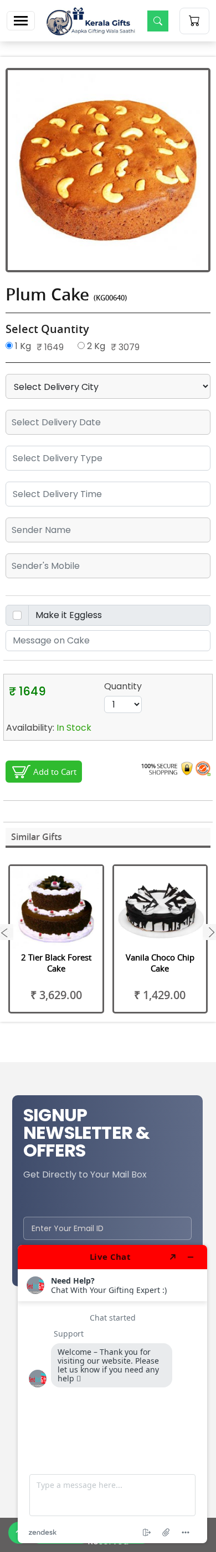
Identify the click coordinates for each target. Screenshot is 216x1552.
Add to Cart (54, 771)
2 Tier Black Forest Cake (56, 963)
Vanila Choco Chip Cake (160, 963)
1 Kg (22, 346)
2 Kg (95, 346)
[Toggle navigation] (21, 20)
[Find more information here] (112, 1394)
